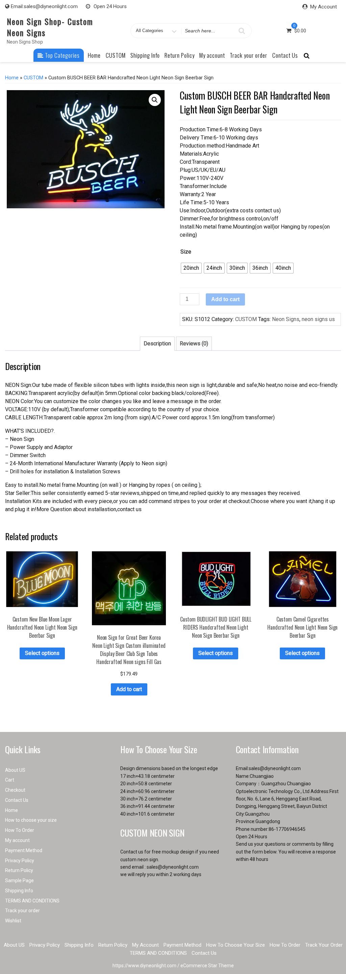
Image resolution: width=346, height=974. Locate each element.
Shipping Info (145, 55)
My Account (323, 7)
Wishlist (13, 920)
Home (94, 55)
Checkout (15, 790)
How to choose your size (31, 820)
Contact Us (285, 55)
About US (15, 770)
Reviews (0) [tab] (194, 343)
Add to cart (225, 299)
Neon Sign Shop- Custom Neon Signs (50, 26)
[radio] (191, 268)
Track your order (248, 55)
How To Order (19, 830)
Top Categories (62, 55)
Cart (9, 780)
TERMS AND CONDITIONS (32, 900)
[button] (155, 100)
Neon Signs (285, 319)
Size (185, 251)
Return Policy (180, 55)
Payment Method (23, 850)
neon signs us (318, 319)
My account (212, 55)
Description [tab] (157, 343)
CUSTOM (116, 55)
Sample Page (19, 880)
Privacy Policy (19, 860)
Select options (42, 653)
